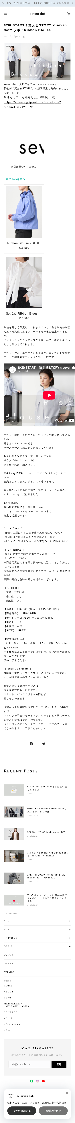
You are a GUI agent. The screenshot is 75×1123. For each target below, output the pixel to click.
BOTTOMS (10, 938)
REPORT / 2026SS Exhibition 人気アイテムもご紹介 (47, 810)
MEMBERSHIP (13, 1004)
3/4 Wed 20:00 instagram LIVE (46, 832)
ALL (6, 921)
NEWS (8, 998)
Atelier (9, 972)
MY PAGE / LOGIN (18, 1006)
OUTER (8, 955)
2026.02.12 (33, 881)
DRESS (8, 946)
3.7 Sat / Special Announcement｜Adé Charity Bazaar (47, 854)
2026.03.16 (33, 815)
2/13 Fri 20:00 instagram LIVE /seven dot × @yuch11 (46, 876)
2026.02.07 (33, 905)
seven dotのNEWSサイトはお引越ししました (47, 788)
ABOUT (8, 992)
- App (7, 1030)
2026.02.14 (33, 859)
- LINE (8, 1018)
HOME (8, 986)
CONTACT (10, 1012)
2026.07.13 (33, 793)
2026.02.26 (33, 836)
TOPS (7, 929)
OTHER (8, 963)
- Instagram (12, 1024)
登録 (59, 1064)
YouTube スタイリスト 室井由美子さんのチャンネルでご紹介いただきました (47, 898)
